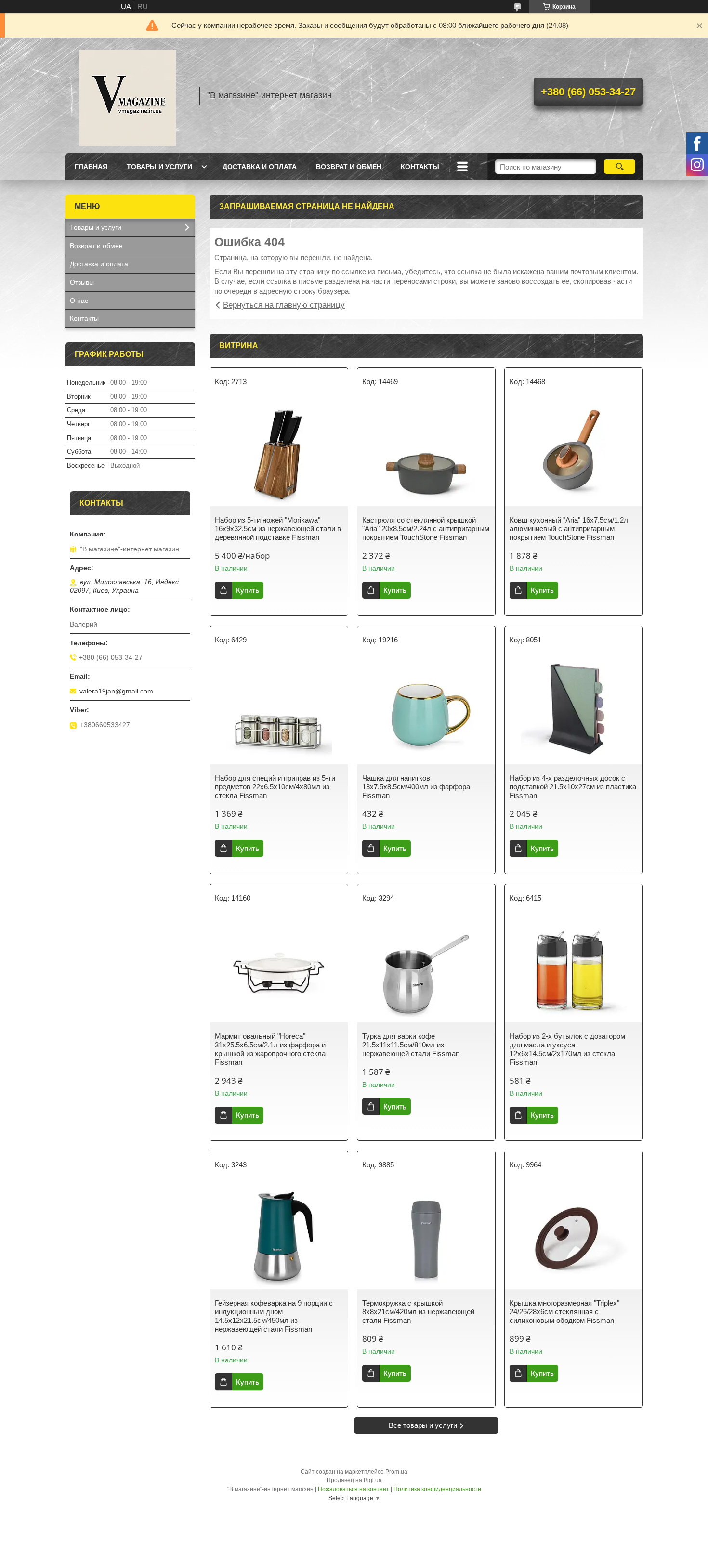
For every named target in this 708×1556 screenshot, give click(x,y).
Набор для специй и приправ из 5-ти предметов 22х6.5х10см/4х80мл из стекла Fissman (275, 786)
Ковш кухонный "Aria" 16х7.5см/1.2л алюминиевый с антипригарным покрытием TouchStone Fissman (569, 528)
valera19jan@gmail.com (116, 691)
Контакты (420, 166)
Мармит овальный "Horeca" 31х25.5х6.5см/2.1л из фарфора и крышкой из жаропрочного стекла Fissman (270, 1049)
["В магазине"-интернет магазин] (127, 95)
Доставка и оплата (260, 166)
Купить (247, 590)
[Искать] (619, 166)
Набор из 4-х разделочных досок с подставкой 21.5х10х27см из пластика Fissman (573, 786)
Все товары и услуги (423, 1425)
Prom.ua (396, 1471)
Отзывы (82, 282)
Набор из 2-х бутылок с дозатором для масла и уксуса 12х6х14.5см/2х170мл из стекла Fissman (567, 1049)
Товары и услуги (159, 166)
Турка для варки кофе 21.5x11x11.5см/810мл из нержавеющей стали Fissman (410, 1045)
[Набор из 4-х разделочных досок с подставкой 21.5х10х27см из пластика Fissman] (574, 711)
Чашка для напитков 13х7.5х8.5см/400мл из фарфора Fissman (416, 786)
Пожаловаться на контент (353, 1489)
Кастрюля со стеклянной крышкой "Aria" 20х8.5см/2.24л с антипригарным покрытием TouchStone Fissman (425, 528)
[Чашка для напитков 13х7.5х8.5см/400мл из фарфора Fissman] (426, 711)
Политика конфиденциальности (437, 1489)
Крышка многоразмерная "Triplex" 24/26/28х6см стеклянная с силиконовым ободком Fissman (564, 1311)
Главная (91, 166)
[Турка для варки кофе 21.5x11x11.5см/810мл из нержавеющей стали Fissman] (426, 969)
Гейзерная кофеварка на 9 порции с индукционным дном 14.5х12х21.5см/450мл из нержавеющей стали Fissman (274, 1316)
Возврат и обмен (348, 166)
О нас (79, 300)
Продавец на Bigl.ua (354, 1480)
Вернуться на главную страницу (284, 305)
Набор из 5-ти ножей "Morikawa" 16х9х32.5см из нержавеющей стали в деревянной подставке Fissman (278, 528)
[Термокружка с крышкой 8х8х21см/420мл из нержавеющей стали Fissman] (426, 1236)
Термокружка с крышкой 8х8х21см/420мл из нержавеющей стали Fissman (418, 1311)
